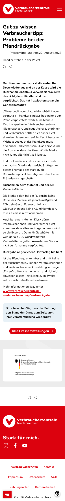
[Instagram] (5, 445)
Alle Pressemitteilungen (30, 331)
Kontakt (49, 467)
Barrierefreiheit (45, 487)
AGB (54, 477)
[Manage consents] (57, 493)
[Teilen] (10, 66)
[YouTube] (24, 445)
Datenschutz (37, 477)
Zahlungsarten (19, 487)
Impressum (15, 477)
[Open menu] (7, 494)
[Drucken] (4, 66)
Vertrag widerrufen (24, 467)
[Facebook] (15, 445)
